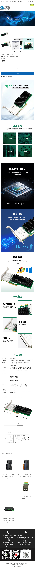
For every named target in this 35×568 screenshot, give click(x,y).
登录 (29, 1)
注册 (32, 1)
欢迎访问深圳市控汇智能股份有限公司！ (12, 1)
